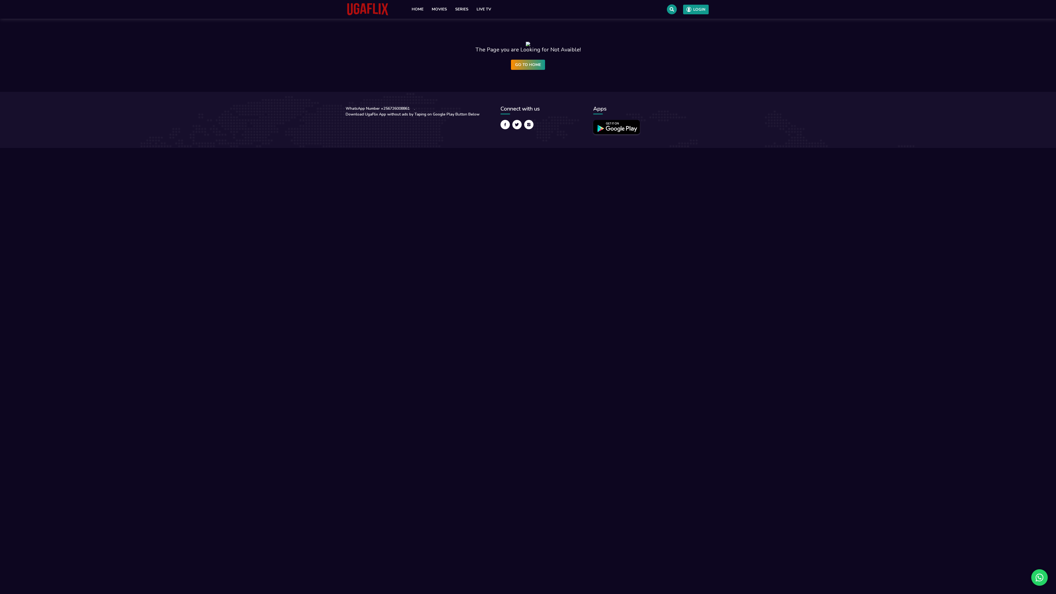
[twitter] (517, 124)
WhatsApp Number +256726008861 (378, 108)
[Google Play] (616, 127)
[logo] (368, 9)
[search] (672, 9)
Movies (439, 9)
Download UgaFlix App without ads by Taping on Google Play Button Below (413, 114)
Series (461, 9)
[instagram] (529, 124)
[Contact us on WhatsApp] (1039, 577)
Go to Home (528, 64)
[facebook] (505, 124)
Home (418, 9)
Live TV (484, 9)
